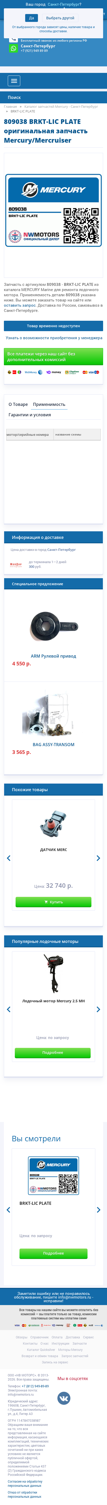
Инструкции (60, 1343)
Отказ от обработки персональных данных (24, 1494)
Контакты (30, 1343)
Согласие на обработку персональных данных (25, 1483)
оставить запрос (20, 305)
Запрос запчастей (74, 1356)
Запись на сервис (55, 1362)
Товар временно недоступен (53, 325)
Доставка (73, 1337)
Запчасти (79, 1343)
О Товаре (18, 404)
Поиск (14, 97)
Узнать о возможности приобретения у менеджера (54, 337)
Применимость (49, 404)
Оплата (57, 1337)
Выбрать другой (60, 17)
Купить (56, 901)
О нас (45, 1343)
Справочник (39, 1337)
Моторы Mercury (70, 1349)
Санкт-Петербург (63, 4)
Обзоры (21, 1337)
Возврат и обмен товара (40, 1356)
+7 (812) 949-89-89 (35, 1386)
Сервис (88, 1337)
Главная (10, 106)
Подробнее (52, 1052)
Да (31, 17)
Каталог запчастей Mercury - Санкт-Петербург (61, 106)
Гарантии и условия (30, 415)
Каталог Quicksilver (41, 1349)
